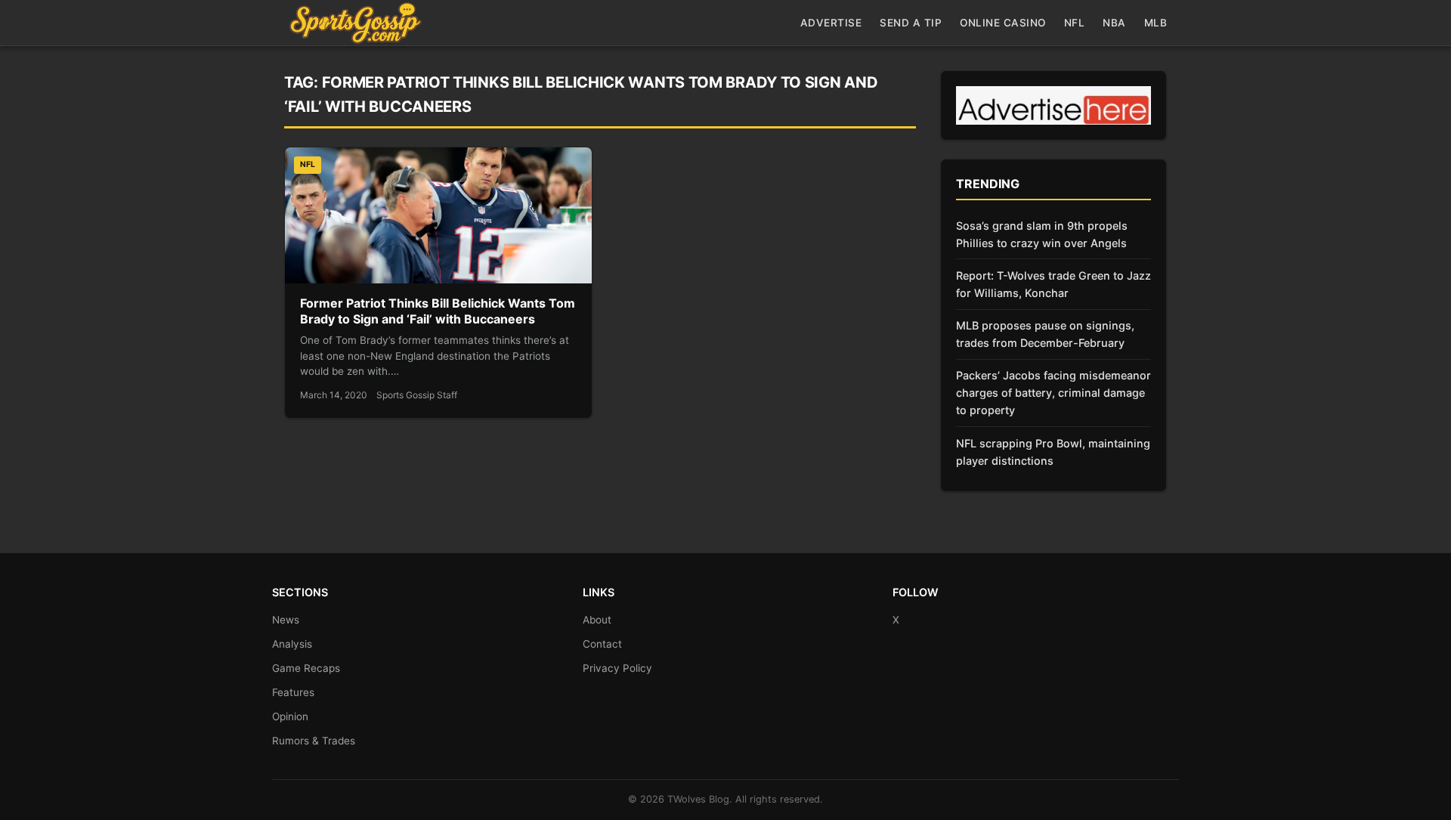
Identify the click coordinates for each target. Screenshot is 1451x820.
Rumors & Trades (313, 741)
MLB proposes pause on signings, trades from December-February (1045, 334)
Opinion (290, 716)
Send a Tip (911, 23)
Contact (602, 644)
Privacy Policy (617, 668)
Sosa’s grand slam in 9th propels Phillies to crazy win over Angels (1042, 234)
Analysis (292, 644)
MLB (1156, 23)
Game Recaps (306, 668)
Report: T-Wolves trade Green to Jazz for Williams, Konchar (1053, 284)
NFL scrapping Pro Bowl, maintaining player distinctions (1053, 452)
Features (293, 692)
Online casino (1003, 23)
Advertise (831, 23)
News (285, 620)
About (597, 620)
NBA (1114, 23)
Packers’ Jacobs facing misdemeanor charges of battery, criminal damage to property (1053, 392)
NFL (1074, 23)
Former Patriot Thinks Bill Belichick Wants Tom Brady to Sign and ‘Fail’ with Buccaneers (437, 311)
